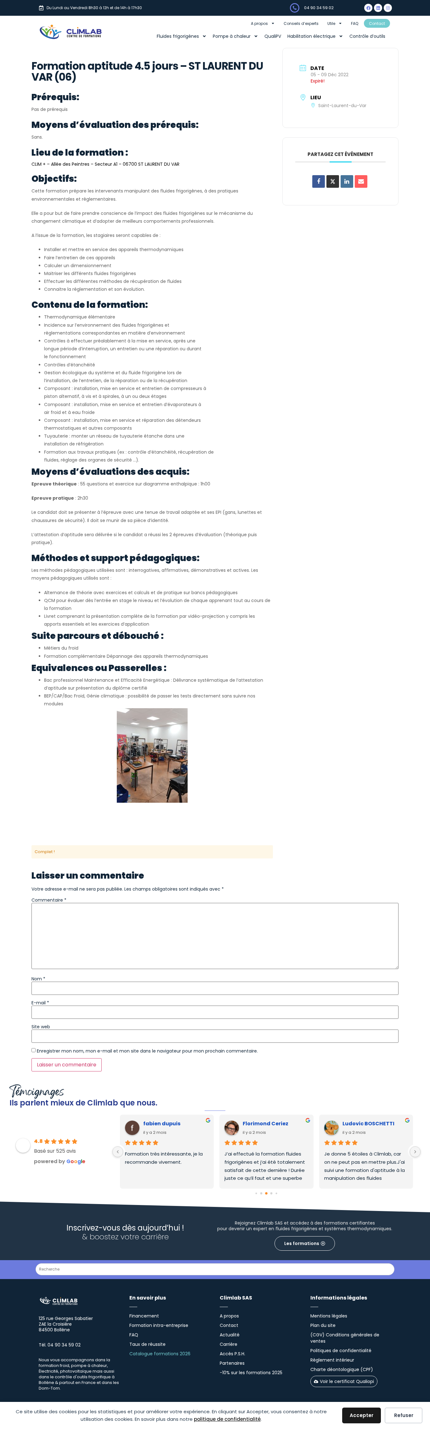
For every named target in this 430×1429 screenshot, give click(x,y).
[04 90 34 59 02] (294, 8)
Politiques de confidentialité (340, 1350)
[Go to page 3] (271, 1193)
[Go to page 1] (261, 1193)
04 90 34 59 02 (319, 8)
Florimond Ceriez (265, 1123)
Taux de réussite (147, 1344)
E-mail (40, 1003)
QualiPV (272, 36)
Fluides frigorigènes (178, 36)
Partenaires (232, 1363)
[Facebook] (368, 8)
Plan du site (323, 1325)
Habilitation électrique (311, 36)
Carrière (228, 1344)
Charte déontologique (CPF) (341, 1369)
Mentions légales (328, 1316)
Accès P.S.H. (232, 1354)
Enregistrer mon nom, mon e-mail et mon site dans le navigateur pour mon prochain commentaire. (147, 1051)
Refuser (403, 1415)
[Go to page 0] (256, 1193)
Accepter (361, 1415)
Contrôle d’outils (367, 36)
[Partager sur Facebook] (318, 181)
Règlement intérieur (332, 1360)
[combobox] (215, 1269)
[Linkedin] (378, 8)
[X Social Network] (332, 181)
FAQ (354, 23)
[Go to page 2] (266, 1193)
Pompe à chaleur (232, 36)
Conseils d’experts (301, 23)
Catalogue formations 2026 (159, 1354)
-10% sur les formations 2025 (251, 1372)
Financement (144, 1316)
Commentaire (48, 900)
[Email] (361, 181)
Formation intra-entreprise (158, 1325)
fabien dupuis (161, 1123)
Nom (38, 979)
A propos (259, 23)
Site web (40, 1026)
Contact (377, 23)
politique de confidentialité (227, 1419)
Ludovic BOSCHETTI (368, 1123)
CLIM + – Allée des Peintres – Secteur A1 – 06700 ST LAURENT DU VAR (105, 164)
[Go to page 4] (276, 1193)
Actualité (230, 1335)
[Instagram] (388, 8)
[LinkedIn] (347, 181)
